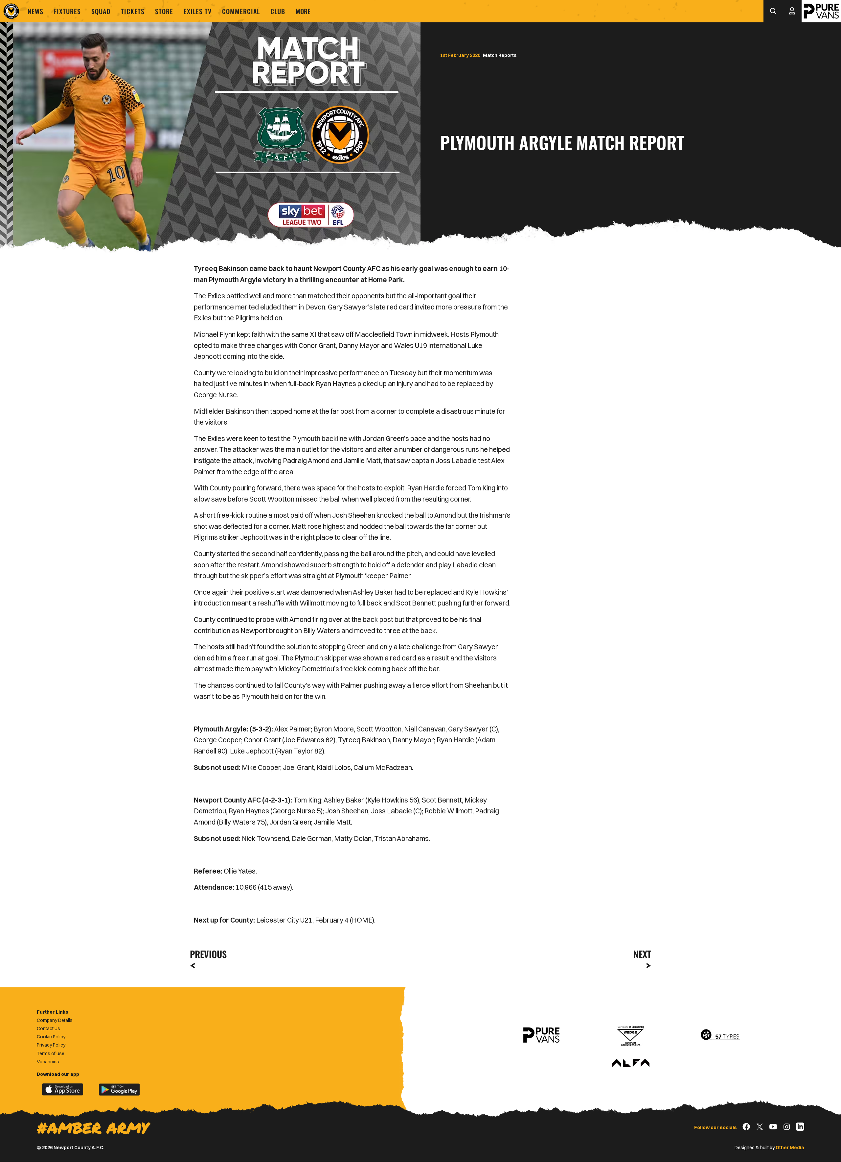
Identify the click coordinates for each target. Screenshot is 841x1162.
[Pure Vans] (821, 11)
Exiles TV (198, 11)
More (303, 11)
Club (277, 11)
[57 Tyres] (720, 1035)
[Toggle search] (773, 11)
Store (164, 11)
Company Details (55, 1020)
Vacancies (48, 1062)
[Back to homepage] (11, 11)
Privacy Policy (51, 1045)
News (35, 11)
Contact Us (48, 1028)
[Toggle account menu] (792, 11)
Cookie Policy (51, 1037)
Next (642, 954)
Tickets (133, 11)
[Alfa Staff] (630, 1063)
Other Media (790, 1147)
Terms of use (50, 1053)
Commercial (241, 11)
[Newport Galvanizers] (630, 1035)
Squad (100, 11)
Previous (206, 954)
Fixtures (67, 11)
